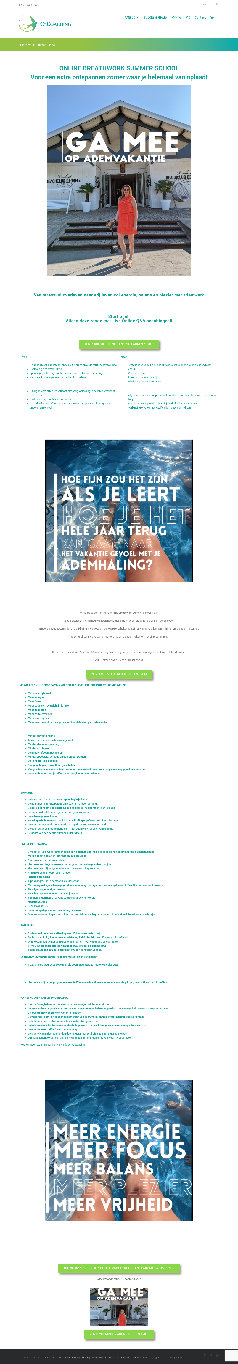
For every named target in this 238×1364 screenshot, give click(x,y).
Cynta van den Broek (130, 1357)
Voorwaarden (63, 1357)
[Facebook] (211, 3)
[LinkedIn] (217, 3)
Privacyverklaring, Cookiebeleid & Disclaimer (95, 1357)
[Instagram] (204, 3)
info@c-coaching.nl (28, 5)
